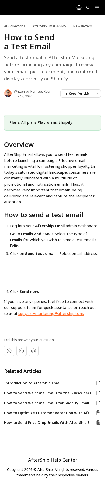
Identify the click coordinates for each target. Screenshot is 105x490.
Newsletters (82, 26)
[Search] (88, 7)
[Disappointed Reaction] (9, 351)
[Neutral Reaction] (21, 351)
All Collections (14, 26)
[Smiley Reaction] (34, 351)
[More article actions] (97, 93)
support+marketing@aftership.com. (51, 313)
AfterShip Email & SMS (49, 26)
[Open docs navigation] (97, 7)
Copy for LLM (79, 93)
